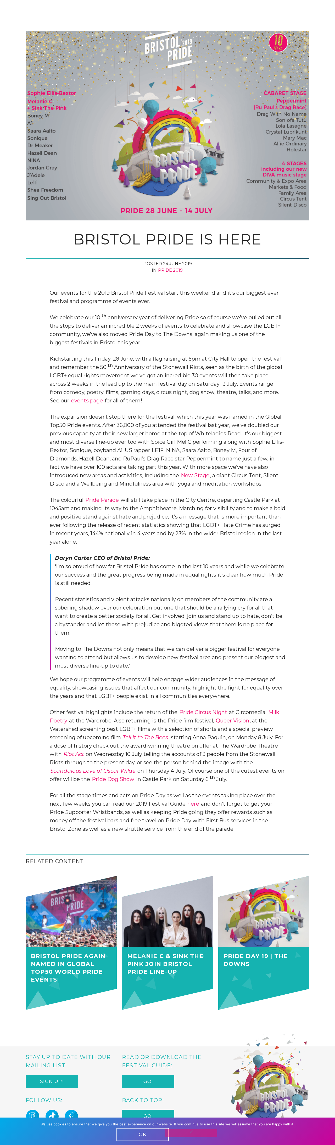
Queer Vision (232, 720)
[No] (191, 1133)
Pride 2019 (170, 270)
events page (87, 400)
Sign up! (52, 1081)
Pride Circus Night (203, 712)
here (193, 804)
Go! (148, 1081)
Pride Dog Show (113, 779)
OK (143, 1134)
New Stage (195, 475)
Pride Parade (102, 500)
